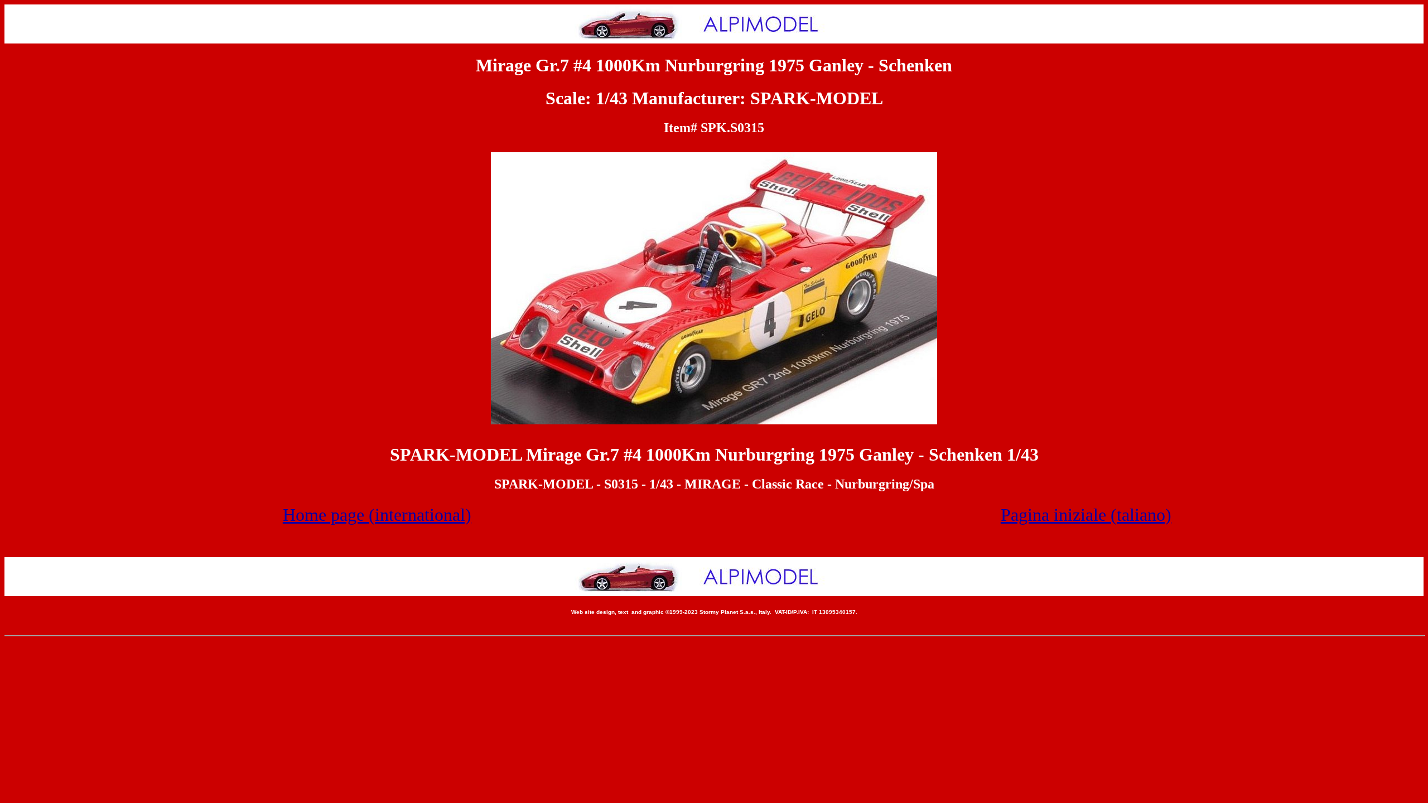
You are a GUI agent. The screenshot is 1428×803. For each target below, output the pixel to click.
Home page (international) (377, 515)
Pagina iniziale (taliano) (1086, 515)
